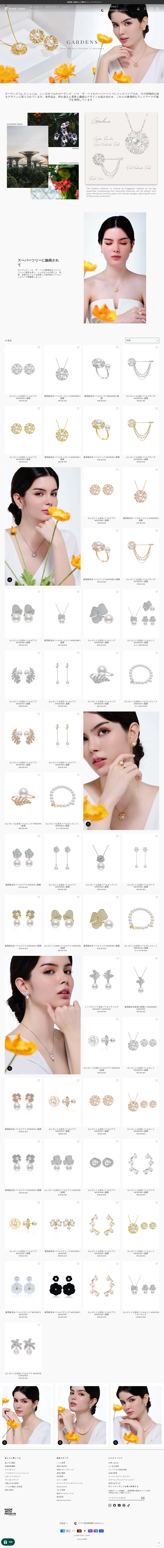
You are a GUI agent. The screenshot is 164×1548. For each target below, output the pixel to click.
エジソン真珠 (62, 1480)
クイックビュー (23, 391)
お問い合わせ (113, 1463)
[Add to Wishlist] (39, 347)
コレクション (34, 7)
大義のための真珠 (12, 1483)
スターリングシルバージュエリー (121, 1480)
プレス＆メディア (12, 1480)
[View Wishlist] (151, 8)
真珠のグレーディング (65, 1470)
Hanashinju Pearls (64, 1500)
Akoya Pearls (62, 1487)
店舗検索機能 (10, 1466)
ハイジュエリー (82, 7)
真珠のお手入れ (114, 1483)
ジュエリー (66, 7)
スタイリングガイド (12, 1476)
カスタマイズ (51, 7)
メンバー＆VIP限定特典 (117, 1470)
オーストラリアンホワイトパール (70, 1483)
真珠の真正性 (62, 1466)
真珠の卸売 (9, 1490)
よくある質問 (113, 1466)
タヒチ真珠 (61, 1490)
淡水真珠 (60, 1476)
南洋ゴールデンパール (65, 1493)
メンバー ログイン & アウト (119, 1476)
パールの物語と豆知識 (13, 1487)
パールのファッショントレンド (17, 1473)
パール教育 (61, 1463)
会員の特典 (112, 1473)
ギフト (32, 10)
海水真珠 (60, 1497)
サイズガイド (10, 1470)
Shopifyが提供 (82, 1539)
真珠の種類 (61, 1473)
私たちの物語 (10, 1463)
